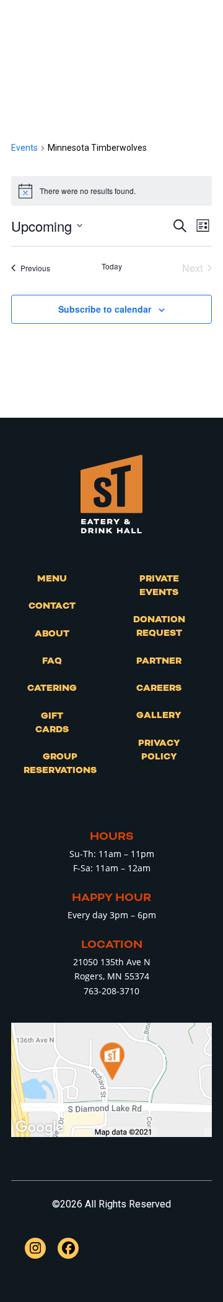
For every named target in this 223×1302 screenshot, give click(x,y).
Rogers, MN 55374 (111, 976)
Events (24, 148)
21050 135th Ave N (112, 962)
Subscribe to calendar (104, 309)
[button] (205, 45)
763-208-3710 (111, 991)
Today (112, 266)
